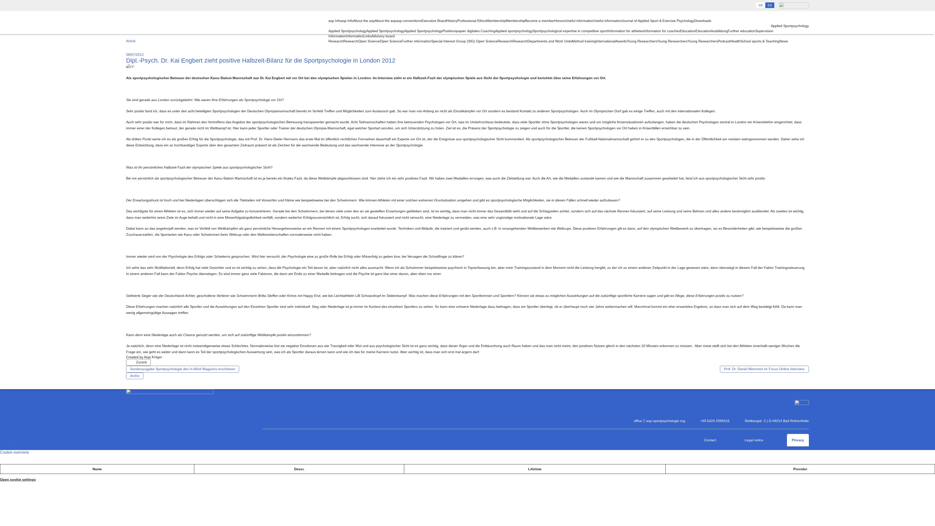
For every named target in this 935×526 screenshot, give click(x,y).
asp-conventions (408, 21)
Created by (144, 357)
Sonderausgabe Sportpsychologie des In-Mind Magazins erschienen (182, 369)
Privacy (798, 440)
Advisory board (383, 36)
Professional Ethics (471, 21)
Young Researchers (703, 41)
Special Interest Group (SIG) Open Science (464, 41)
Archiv (135, 376)
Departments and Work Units (549, 41)
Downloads (702, 21)
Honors (560, 21)
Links (368, 36)
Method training (584, 41)
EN (770, 5)
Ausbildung (719, 31)
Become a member (539, 21)
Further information (416, 41)
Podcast (724, 41)
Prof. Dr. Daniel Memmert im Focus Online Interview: (764, 369)
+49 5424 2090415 (714, 421)
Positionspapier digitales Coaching (468, 31)
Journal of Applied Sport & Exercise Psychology (658, 21)
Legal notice (754, 440)
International (605, 41)
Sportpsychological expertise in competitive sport (570, 31)
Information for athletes (626, 31)
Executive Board (434, 21)
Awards (621, 41)
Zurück (141, 362)
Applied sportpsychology (514, 31)
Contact (710, 440)
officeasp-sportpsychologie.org (659, 421)
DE (761, 5)
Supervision (764, 31)
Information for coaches (662, 31)
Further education (741, 31)
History (452, 21)
